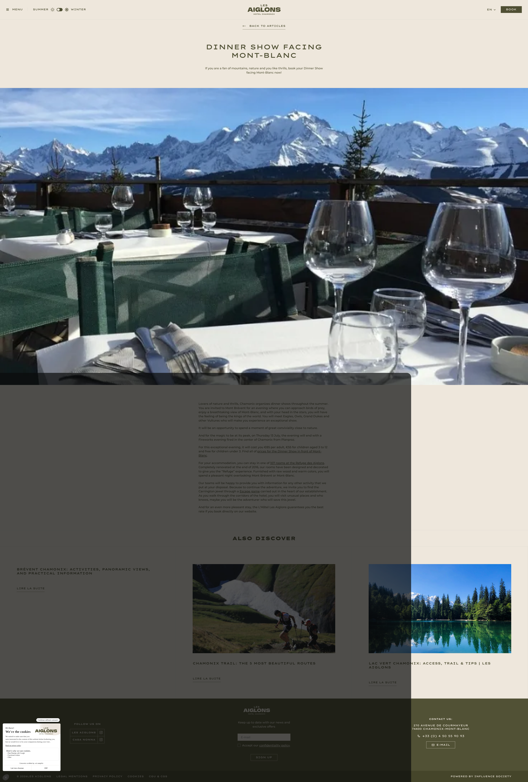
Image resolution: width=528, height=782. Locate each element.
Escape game (250, 491)
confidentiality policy (274, 745)
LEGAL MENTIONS (72, 776)
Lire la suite (31, 588)
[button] (491, 9)
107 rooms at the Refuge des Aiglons (297, 463)
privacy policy (107, 776)
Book (511, 9)
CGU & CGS (158, 776)
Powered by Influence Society (481, 776)
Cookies (135, 776)
